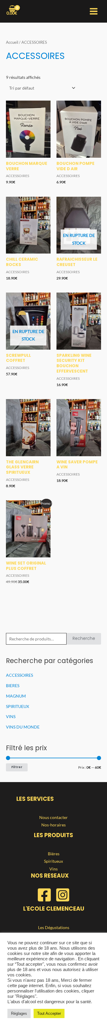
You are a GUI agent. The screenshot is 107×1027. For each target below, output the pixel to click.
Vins (53, 868)
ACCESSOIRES (19, 675)
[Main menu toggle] (93, 11)
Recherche (84, 638)
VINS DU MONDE (23, 726)
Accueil (12, 42)
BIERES (12, 685)
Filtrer (16, 767)
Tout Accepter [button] (49, 1013)
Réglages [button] (19, 1013)
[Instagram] (62, 894)
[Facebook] (44, 894)
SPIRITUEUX (17, 706)
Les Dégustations (53, 927)
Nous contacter (53, 817)
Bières (53, 853)
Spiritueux (53, 861)
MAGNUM (16, 695)
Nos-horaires (53, 824)
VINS (10, 716)
